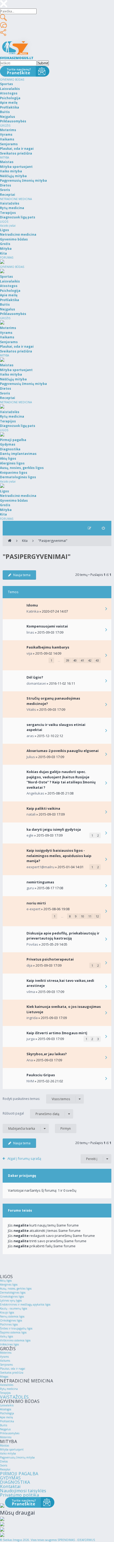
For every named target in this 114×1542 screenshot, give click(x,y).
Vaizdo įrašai (8, 225)
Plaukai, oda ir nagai (12, 1368)
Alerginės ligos (8, 1284)
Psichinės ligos (9, 1324)
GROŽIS (5, 125)
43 (97, 660)
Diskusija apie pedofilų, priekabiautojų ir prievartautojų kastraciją (63, 936)
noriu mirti (36, 903)
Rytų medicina (9, 1389)
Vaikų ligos (6, 1336)
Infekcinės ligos (9, 1344)
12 (97, 916)
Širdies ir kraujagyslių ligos (16, 1328)
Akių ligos (6, 1280)
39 (67, 660)
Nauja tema (21, 575)
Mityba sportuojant (12, 1449)
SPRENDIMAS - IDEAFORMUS (76, 1540)
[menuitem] (103, 528)
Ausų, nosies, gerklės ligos (16, 1288)
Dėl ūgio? (35, 677)
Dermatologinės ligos (12, 1292)
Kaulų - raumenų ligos (13, 1308)
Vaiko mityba (8, 1453)
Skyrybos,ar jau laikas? (47, 1053)
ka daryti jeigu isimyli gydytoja (54, 829)
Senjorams (6, 1364)
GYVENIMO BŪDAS (12, 79)
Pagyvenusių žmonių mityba (17, 1457)
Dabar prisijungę (22, 1175)
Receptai (5, 1469)
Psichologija (7, 1413)
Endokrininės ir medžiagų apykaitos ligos (25, 1304)
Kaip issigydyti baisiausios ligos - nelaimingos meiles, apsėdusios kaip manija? (59, 855)
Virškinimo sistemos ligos (15, 1340)
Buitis (3, 1425)
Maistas (4, 1445)
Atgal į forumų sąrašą (24, 1158)
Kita (25, 540)
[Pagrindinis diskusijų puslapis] (10, 540)
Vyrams (4, 1356)
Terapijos (5, 1393)
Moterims (5, 1352)
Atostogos (5, 1409)
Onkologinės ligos (11, 1320)
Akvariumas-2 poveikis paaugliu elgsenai (63, 750)
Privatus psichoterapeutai (50, 959)
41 (82, 660)
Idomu (32, 605)
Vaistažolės (6, 1385)
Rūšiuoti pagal (31, 1113)
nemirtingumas (40, 882)
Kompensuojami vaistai (47, 626)
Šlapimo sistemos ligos (13, 1332)
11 (89, 916)
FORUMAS (6, 257)
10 (82, 916)
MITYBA (4, 157)
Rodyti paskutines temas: (36, 1098)
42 (89, 660)
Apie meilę (6, 1417)
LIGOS (4, 221)
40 (75, 660)
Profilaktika (7, 1421)
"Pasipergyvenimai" (52, 540)
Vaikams (5, 1360)
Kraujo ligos (7, 1312)
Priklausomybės (9, 1433)
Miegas (4, 1376)
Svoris (3, 1465)
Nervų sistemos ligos (12, 1316)
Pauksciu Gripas (41, 1075)
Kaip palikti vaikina (43, 808)
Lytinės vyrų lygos (11, 1300)
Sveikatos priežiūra (11, 1372)
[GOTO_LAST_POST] (106, 609)
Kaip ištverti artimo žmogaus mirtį (57, 1032)
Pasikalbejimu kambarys (48, 647)
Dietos (4, 1461)
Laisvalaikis (7, 1405)
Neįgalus (5, 1429)
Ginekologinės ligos (12, 1296)
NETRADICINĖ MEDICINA (16, 199)
